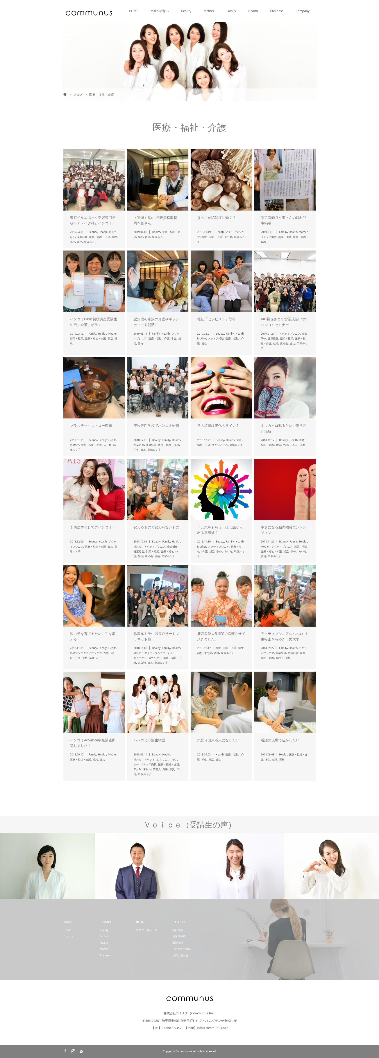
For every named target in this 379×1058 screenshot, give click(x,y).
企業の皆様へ (159, 11)
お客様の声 (179, 936)
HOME (133, 11)
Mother (209, 11)
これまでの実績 (181, 949)
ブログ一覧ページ (146, 930)
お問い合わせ (180, 955)
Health (253, 11)
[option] (47, 866)
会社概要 (177, 930)
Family (231, 11)
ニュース (68, 936)
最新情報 (177, 942)
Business (276, 11)
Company (302, 11)
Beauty (186, 11)
